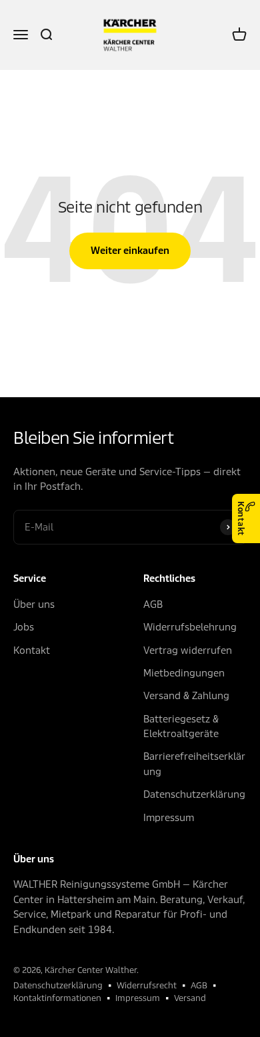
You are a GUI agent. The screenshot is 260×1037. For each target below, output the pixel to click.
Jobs (23, 627)
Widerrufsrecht (147, 985)
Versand (190, 998)
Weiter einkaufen (130, 251)
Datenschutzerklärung (194, 794)
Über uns (34, 604)
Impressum (168, 818)
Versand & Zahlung (186, 696)
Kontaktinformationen (57, 998)
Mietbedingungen (184, 673)
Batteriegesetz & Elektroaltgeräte (181, 726)
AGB (153, 604)
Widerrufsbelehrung (190, 627)
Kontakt (241, 518)
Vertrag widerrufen (187, 650)
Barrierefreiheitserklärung (194, 763)
